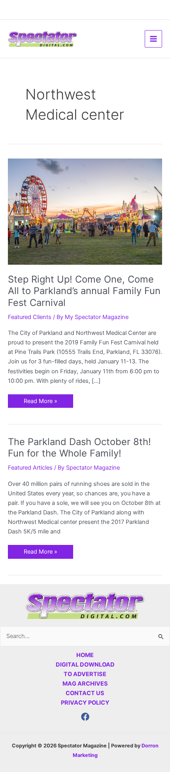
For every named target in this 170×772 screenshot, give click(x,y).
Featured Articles (30, 467)
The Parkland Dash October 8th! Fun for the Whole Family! (79, 447)
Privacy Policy (85, 702)
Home (85, 655)
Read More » (40, 399)
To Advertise (85, 674)
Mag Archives (85, 683)
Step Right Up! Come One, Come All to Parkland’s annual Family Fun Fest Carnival (84, 290)
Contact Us (85, 693)
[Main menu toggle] (153, 39)
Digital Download (85, 664)
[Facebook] (85, 717)
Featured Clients (29, 317)
